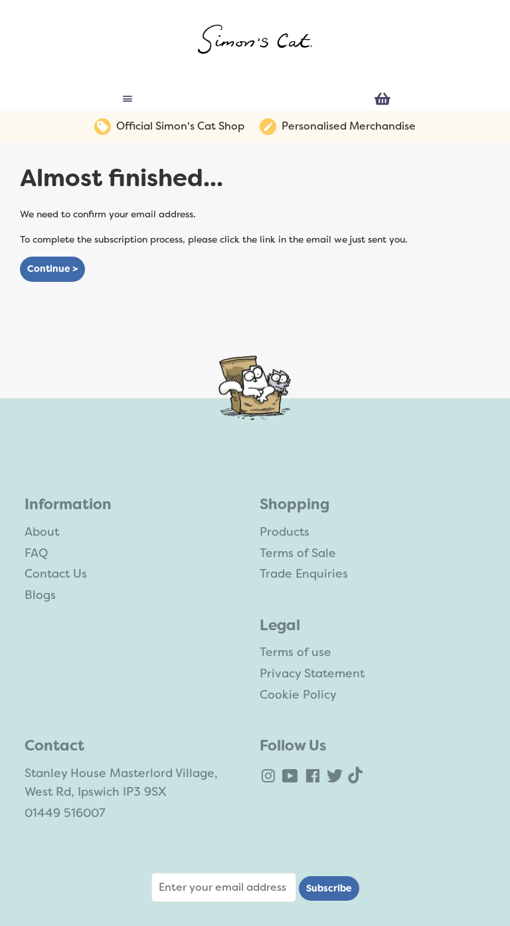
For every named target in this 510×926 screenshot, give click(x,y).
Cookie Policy (298, 695)
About (42, 532)
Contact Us (56, 574)
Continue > (52, 269)
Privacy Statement (312, 673)
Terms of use (295, 652)
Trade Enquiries (304, 574)
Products (284, 532)
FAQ (36, 553)
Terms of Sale (298, 553)
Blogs (40, 595)
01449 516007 (65, 813)
